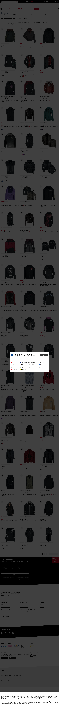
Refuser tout (29, 721)
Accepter (14, 721)
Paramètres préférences (45, 721)
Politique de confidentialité (24, 703)
